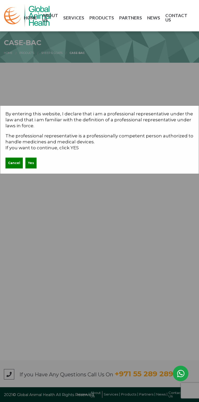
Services (73, 17)
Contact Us (176, 18)
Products (101, 17)
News (153, 17)
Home (30, 17)
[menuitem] (30, 17)
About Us (50, 18)
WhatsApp (180, 373)
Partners (130, 17)
